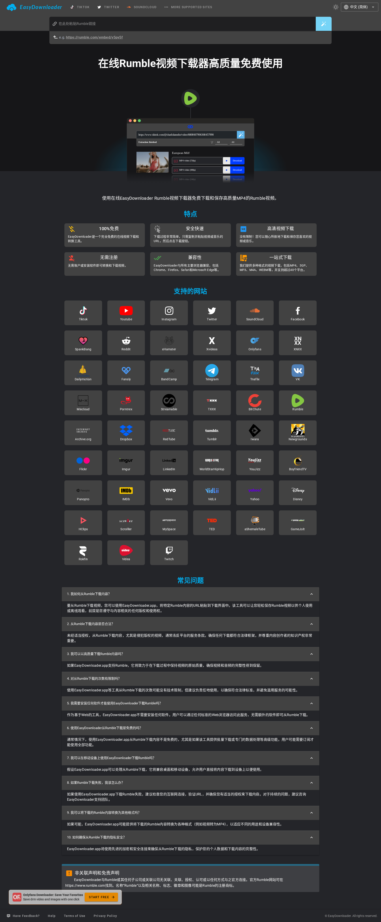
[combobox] (359, 7)
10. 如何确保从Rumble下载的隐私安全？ (96, 837)
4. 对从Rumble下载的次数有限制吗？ (94, 679)
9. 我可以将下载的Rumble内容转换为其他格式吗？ (104, 813)
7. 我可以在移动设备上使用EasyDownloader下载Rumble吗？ (111, 758)
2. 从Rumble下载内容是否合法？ (91, 624)
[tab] (34, 7)
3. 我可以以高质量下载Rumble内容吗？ (96, 654)
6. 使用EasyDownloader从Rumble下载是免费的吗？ (105, 728)
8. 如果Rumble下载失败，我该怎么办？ (96, 783)
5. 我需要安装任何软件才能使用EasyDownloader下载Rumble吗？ (114, 703)
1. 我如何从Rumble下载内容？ (89, 594)
